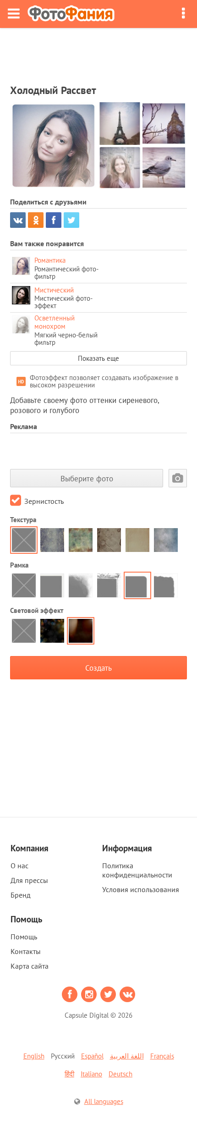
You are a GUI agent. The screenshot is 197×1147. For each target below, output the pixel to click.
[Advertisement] (98, 53)
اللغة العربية (127, 1056)
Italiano (91, 1074)
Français (162, 1056)
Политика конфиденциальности (137, 870)
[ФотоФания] (71, 14)
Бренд (21, 894)
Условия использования (140, 889)
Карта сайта (30, 966)
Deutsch (120, 1074)
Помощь (24, 936)
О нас (19, 865)
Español (92, 1056)
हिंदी (69, 1074)
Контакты (26, 951)
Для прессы (29, 880)
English (33, 1056)
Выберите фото (86, 478)
